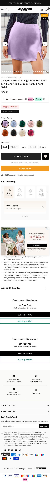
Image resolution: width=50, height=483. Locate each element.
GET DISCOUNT (37, 245)
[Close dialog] (47, 229)
